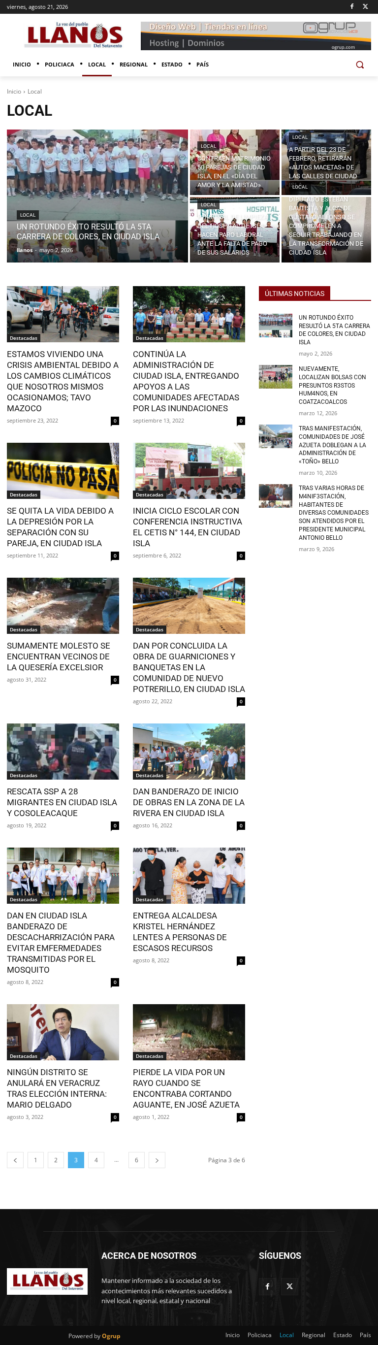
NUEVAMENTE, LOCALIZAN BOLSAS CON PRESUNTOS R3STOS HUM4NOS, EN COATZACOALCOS (332, 385)
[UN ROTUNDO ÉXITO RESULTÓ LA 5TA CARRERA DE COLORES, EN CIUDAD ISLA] (97, 196)
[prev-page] (15, 1160)
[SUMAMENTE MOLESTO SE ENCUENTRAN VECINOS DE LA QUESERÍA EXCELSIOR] (63, 606)
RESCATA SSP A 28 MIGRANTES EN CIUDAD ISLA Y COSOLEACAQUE (62, 802)
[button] (359, 64)
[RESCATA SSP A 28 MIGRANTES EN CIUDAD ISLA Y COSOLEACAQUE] (63, 751)
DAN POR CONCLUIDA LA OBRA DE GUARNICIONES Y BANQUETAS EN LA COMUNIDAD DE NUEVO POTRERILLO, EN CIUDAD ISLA (189, 667)
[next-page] (157, 1160)
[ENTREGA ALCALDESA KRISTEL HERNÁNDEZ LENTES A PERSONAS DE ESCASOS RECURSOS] (189, 876)
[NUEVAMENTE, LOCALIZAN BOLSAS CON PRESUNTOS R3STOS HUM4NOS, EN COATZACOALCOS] (275, 377)
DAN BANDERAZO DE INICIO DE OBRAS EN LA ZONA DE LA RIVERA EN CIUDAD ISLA (189, 802)
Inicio (14, 91)
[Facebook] (351, 7)
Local (27, 215)
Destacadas (23, 337)
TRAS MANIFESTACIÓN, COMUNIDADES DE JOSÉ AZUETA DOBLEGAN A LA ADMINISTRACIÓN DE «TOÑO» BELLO (332, 445)
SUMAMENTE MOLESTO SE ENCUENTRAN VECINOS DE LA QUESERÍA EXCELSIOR (58, 656)
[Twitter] (365, 7)
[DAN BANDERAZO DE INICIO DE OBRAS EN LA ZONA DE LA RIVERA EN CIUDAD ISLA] (189, 751)
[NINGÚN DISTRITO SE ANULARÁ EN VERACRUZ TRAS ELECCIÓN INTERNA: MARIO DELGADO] (63, 1032)
